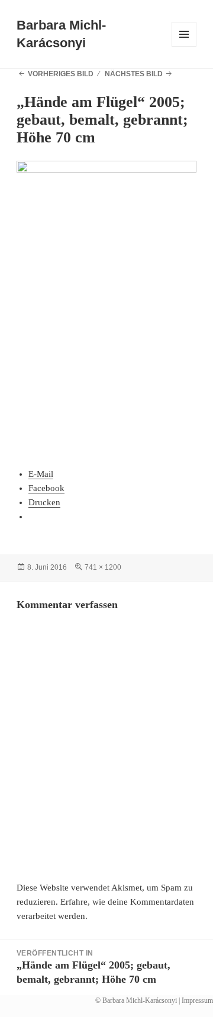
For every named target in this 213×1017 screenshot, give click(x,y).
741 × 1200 (103, 567)
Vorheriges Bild (60, 74)
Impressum (197, 1000)
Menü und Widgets (184, 46)
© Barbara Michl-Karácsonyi (136, 1000)
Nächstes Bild (134, 74)
